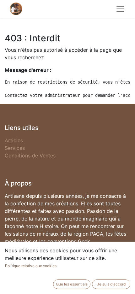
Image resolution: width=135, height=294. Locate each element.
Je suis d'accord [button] (111, 284)
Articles (14, 140)
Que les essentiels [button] (72, 284)
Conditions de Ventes (30, 155)
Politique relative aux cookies (31, 265)
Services (15, 148)
